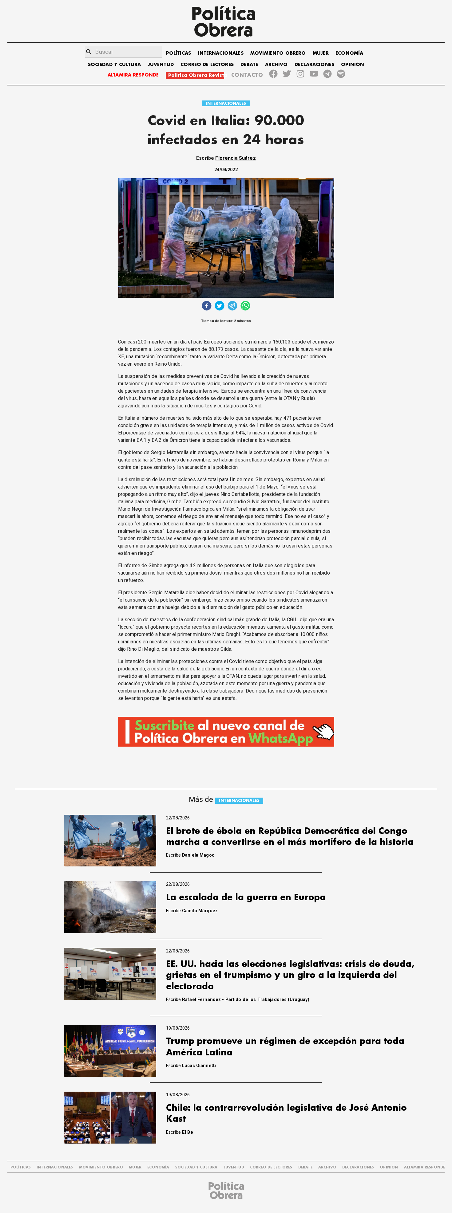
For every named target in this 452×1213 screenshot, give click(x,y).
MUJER (321, 53)
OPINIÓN (352, 64)
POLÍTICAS (178, 53)
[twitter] (219, 306)
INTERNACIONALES (220, 53)
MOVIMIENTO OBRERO (278, 53)
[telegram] (232, 306)
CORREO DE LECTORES (207, 64)
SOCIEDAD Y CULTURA (114, 64)
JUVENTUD (161, 64)
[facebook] (207, 306)
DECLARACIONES (314, 64)
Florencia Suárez (235, 158)
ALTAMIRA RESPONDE (133, 75)
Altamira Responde (424, 1167)
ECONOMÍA (349, 53)
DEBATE (249, 64)
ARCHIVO (276, 64)
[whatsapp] (245, 306)
